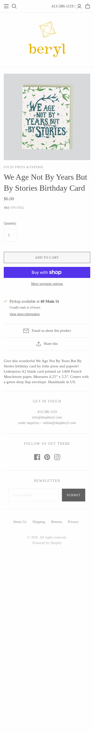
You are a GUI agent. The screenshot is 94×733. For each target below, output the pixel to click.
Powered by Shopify (47, 543)
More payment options (47, 284)
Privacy (73, 522)
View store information (25, 314)
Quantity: (10, 223)
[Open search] (14, 6)
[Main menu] (6, 6)
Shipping (38, 522)
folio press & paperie (23, 167)
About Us (19, 522)
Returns (56, 522)
